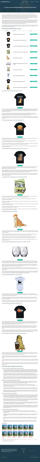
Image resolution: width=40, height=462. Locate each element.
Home (23, 1)
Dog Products (27, 1)
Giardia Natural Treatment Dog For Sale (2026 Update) (8, 440)
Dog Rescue (37, 1)
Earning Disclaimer (35, 457)
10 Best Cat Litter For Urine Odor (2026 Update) (8, 441)
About (23, 450)
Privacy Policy (31, 457)
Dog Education (32, 1)
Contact (23, 452)
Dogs (3, 438)
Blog (23, 451)
